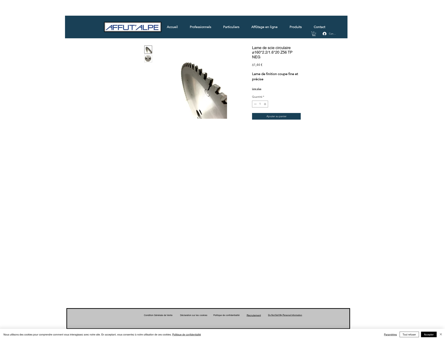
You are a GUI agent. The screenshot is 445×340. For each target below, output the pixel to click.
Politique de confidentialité (226, 315)
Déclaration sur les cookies (193, 315)
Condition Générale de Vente (158, 315)
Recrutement (254, 315)
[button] (314, 34)
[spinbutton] (260, 104)
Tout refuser (409, 334)
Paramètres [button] (390, 334)
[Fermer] (441, 334)
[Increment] (265, 104)
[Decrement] (255, 104)
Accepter (429, 334)
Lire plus (256, 88)
